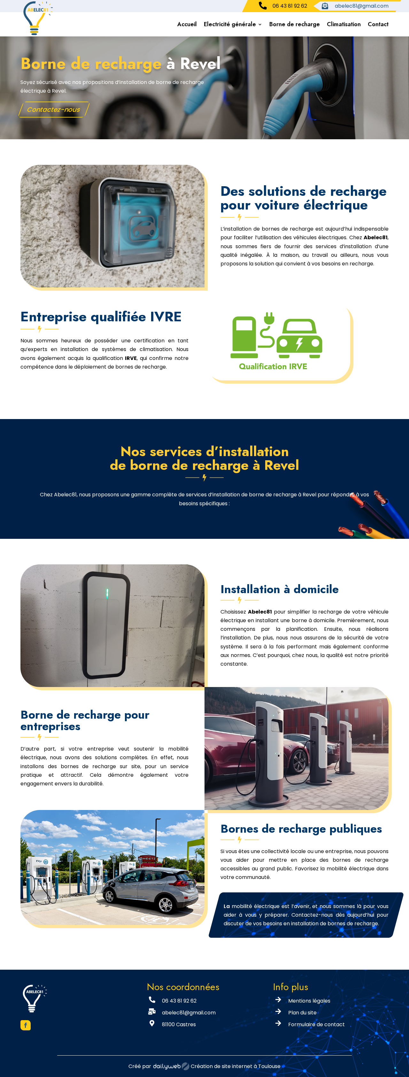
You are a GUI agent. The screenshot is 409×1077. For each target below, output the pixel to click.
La (227, 906)
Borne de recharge (294, 24)
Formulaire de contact (316, 1024)
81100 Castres (179, 1024)
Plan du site (302, 1012)
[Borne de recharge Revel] (112, 285)
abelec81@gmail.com (189, 1012)
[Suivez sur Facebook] (25, 1025)
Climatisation (344, 24)
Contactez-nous (54, 109)
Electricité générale (230, 24)
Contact (378, 24)
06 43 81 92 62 (179, 1000)
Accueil (187, 24)
